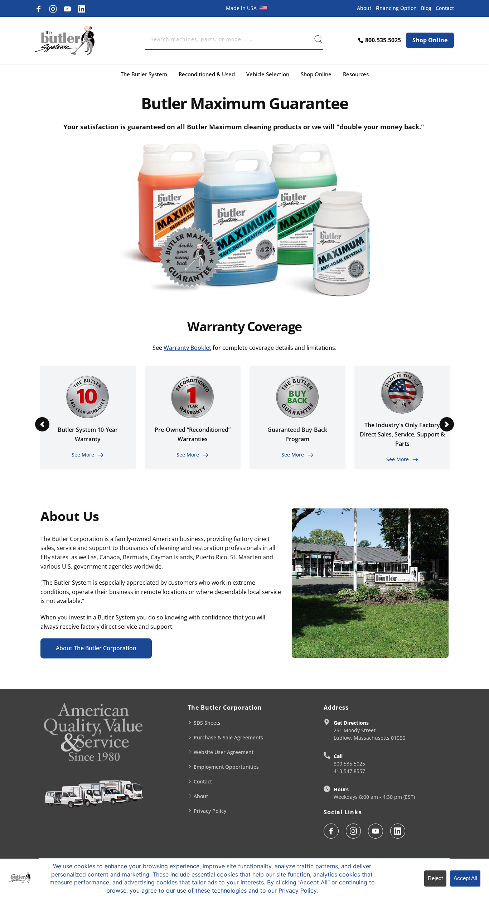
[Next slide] (447, 424)
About (364, 8)
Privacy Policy (210, 810)
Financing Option (396, 8)
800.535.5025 (349, 763)
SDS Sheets (207, 722)
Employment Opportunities (226, 766)
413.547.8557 (349, 771)
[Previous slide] (42, 424)
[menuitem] (144, 74)
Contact (445, 8)
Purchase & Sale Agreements (228, 737)
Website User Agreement (223, 752)
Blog (426, 8)
